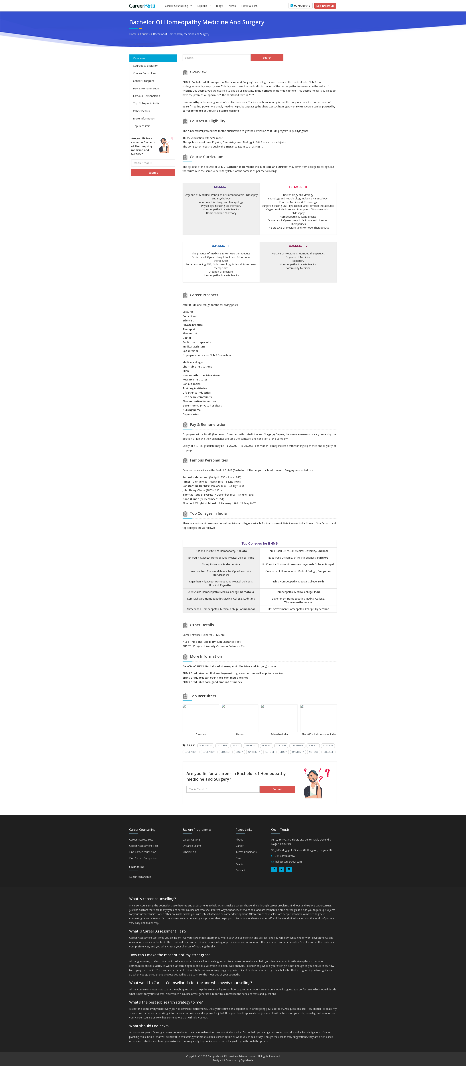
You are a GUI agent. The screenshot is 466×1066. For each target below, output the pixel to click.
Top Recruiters (141, 126)
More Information (144, 118)
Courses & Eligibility (145, 65)
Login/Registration (140, 876)
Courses (145, 34)
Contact (240, 870)
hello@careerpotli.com (288, 861)
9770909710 (302, 5)
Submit (153, 172)
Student (222, 745)
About (239, 839)
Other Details (141, 111)
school (266, 745)
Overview (139, 58)
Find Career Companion (143, 858)
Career (240, 845)
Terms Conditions (246, 852)
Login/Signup (325, 5)
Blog (238, 858)
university (251, 745)
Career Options (191, 839)
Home (133, 34)
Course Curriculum (144, 73)
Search (267, 57)
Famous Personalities (146, 96)
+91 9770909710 (285, 856)
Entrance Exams (192, 845)
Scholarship (189, 852)
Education (206, 745)
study (236, 745)
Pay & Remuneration (146, 88)
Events (240, 864)
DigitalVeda (247, 1060)
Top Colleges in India (146, 103)
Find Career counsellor (142, 852)
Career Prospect (143, 81)
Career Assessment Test (143, 845)
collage (281, 745)
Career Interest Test (141, 839)
